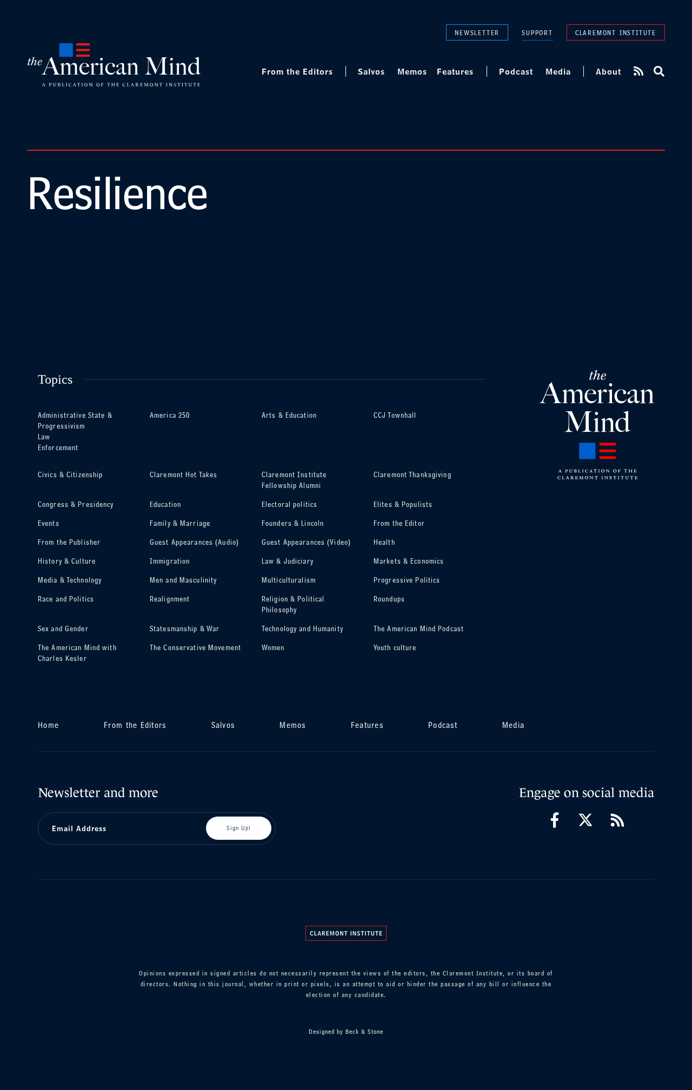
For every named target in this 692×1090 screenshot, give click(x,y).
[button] (658, 71)
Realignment (170, 599)
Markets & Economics (409, 561)
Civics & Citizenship (70, 474)
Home (48, 725)
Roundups (389, 599)
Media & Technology (70, 580)
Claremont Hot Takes (183, 474)
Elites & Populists (403, 504)
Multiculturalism (289, 580)
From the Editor (399, 523)
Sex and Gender (63, 628)
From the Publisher (69, 542)
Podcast (516, 71)
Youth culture (395, 647)
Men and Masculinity (183, 580)
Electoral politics (289, 504)
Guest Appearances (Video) (306, 542)
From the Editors (297, 71)
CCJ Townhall (395, 415)
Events (48, 523)
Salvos (371, 71)
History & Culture (67, 561)
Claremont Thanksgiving (412, 474)
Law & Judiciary (288, 561)
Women (273, 647)
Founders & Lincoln (293, 523)
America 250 (170, 415)
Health (384, 542)
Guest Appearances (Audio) (194, 542)
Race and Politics (66, 599)
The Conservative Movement (195, 647)
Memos (412, 71)
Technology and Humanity (302, 628)
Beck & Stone (364, 1031)
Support (537, 33)
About (608, 71)
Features (455, 71)
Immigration (170, 561)
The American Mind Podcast (419, 628)
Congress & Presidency (76, 504)
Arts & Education (289, 415)
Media (558, 71)
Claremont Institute (615, 32)
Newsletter (477, 32)
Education (165, 504)
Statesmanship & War (184, 628)
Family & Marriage (180, 523)
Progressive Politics (407, 580)
